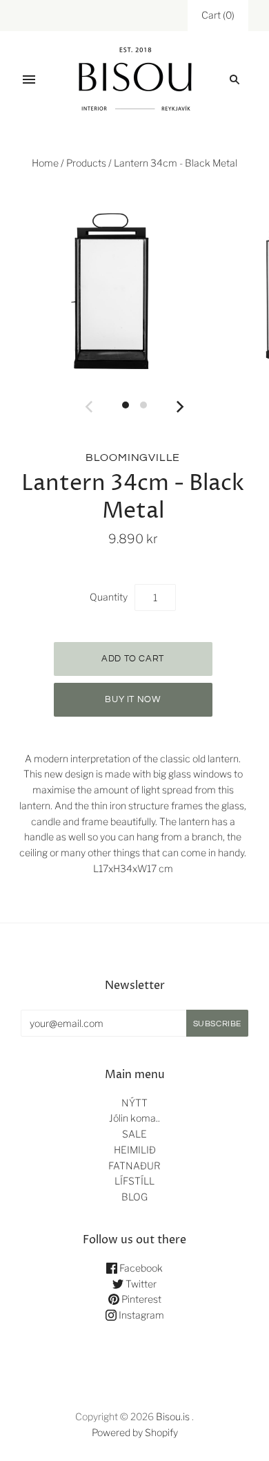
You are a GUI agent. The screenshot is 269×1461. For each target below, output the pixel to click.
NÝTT (134, 1103)
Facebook (140, 1268)
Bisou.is (173, 1416)
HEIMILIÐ (135, 1150)
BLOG (134, 1197)
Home (45, 163)
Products (86, 163)
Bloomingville (133, 457)
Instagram (140, 1315)
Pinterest (140, 1299)
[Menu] (29, 79)
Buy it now (133, 699)
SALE (134, 1134)
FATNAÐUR (134, 1165)
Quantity (109, 597)
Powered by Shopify (135, 1432)
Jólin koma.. (134, 1118)
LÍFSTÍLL (134, 1181)
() (218, 15)
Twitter (140, 1284)
